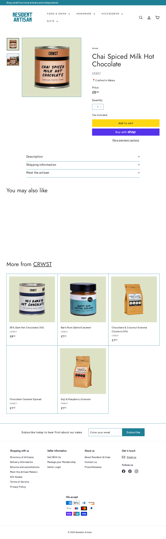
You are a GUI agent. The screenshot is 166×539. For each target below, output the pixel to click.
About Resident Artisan (98, 457)
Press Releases (93, 467)
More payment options (126, 140)
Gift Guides (16, 476)
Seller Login (54, 467)
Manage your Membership (61, 461)
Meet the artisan (37, 172)
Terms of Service (19, 481)
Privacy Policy (18, 486)
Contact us (91, 461)
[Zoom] (51, 67)
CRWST (96, 73)
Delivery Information (21, 461)
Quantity (97, 100)
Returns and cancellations (24, 467)
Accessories (110, 13)
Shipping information (41, 164)
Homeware (85, 13)
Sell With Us (54, 457)
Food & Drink (57, 13)
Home (95, 48)
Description (34, 156)
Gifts (51, 21)
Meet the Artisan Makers (23, 471)
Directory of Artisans (22, 457)
